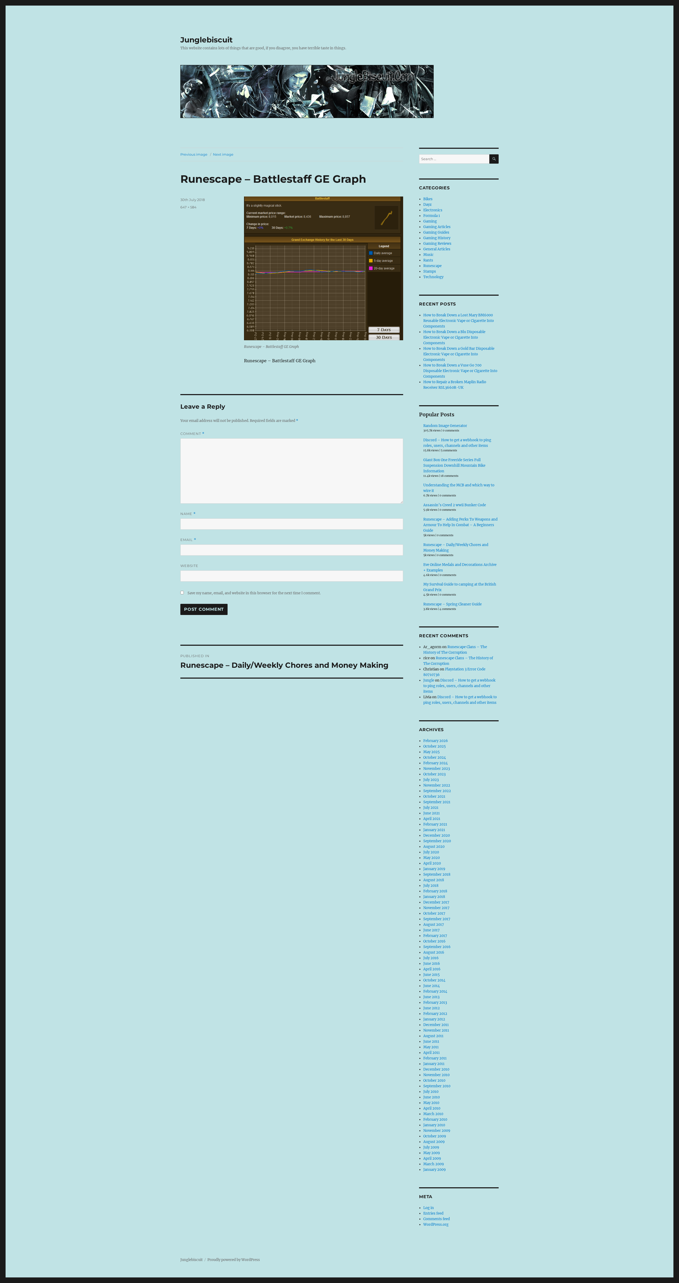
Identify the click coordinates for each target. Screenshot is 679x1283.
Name (188, 514)
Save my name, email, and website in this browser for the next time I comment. (254, 593)
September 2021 (436, 802)
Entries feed (433, 1213)
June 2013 (431, 997)
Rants (428, 260)
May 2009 (431, 1153)
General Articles (436, 249)
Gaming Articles (437, 227)
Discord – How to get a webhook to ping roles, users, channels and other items (459, 686)
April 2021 (431, 819)
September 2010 (436, 1086)
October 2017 (434, 913)
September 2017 (436, 919)
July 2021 (430, 807)
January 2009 (434, 1169)
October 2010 (434, 1080)
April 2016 (432, 969)
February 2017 (435, 935)
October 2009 (434, 1136)
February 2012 (435, 1013)
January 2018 (434, 896)
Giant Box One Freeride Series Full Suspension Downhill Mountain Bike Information (454, 465)
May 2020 (431, 858)
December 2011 (436, 1025)
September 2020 (437, 841)
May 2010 (431, 1103)
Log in (428, 1208)
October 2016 (434, 941)
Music (428, 254)
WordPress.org (436, 1224)
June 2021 (431, 813)
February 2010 (435, 1119)
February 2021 (435, 824)
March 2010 (433, 1114)
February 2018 (435, 891)
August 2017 (433, 924)
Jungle (428, 680)
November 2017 (436, 908)
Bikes (428, 199)
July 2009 (431, 1147)
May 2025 (431, 752)
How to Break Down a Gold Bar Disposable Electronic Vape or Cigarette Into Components (458, 354)
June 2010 (431, 1097)
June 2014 (431, 986)
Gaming (430, 221)
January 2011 (434, 1064)
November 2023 (436, 768)
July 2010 (430, 1091)
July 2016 (431, 958)
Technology (433, 277)
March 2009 (433, 1164)
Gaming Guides (436, 232)
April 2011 (431, 1052)
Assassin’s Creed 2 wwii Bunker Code (454, 505)
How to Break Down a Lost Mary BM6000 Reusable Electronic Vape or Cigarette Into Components (458, 321)
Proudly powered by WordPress (233, 1260)
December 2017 (436, 902)
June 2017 (431, 930)
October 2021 (434, 796)
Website (189, 566)
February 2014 (435, 991)
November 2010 (436, 1075)
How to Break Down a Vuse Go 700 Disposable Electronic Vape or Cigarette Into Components (460, 371)
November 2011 (436, 1030)
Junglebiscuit (206, 39)
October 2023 (434, 774)
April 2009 (432, 1158)
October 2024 (434, 757)
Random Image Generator (445, 426)
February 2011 (435, 1058)
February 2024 (435, 763)
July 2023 (431, 780)
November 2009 (436, 1130)
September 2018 (436, 874)
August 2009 (434, 1142)
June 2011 (431, 1041)
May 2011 (431, 1047)
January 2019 (434, 869)
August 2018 (433, 880)
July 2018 (430, 885)
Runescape (432, 266)
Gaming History (436, 238)
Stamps (429, 271)
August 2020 (434, 846)
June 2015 (431, 974)
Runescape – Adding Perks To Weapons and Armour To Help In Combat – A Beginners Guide (460, 525)
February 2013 (435, 1002)
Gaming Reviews (437, 243)
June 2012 (431, 1008)
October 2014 (434, 980)
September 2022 (437, 791)
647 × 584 (188, 207)
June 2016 (431, 963)
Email (188, 540)
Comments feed (436, 1219)
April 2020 (432, 863)
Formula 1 (431, 215)
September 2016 (437, 947)
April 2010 (431, 1108)
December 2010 (436, 1069)
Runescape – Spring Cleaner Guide (452, 604)
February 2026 (435, 741)
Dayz (427, 204)
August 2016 (433, 952)
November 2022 (436, 785)
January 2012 (434, 1019)
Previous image (193, 154)
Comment (192, 433)
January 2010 (434, 1125)
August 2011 (433, 1036)
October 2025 (434, 746)
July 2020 (431, 852)
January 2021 (434, 830)
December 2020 (436, 835)
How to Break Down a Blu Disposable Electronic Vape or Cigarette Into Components (454, 337)
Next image (223, 154)
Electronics (432, 210)
